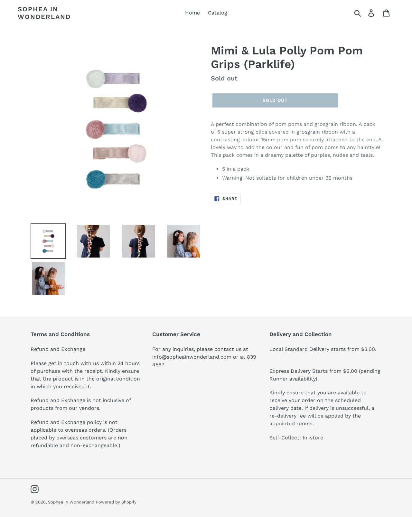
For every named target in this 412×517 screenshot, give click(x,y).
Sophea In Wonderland (44, 13)
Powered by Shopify (116, 502)
